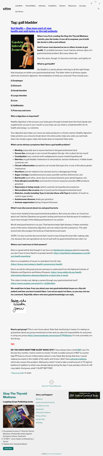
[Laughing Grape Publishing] (18, 427)
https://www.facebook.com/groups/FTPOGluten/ (50, 335)
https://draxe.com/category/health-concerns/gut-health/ (36, 264)
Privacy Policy (41, 416)
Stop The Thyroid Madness (53, 454)
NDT (79, 350)
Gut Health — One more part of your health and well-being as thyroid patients (34, 30)
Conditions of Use (42, 406)
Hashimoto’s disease (63, 250)
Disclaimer (40, 409)
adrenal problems (78, 359)
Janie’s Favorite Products (45, 402)
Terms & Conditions (43, 412)
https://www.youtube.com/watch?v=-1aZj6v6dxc (33, 283)
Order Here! (8, 448)
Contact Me (40, 419)
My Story (39, 399)
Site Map (82, 6)
